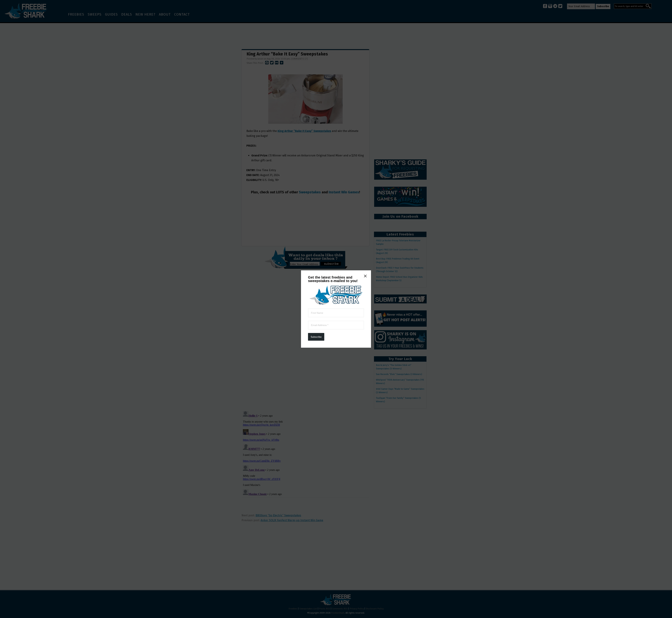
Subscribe (316, 336)
